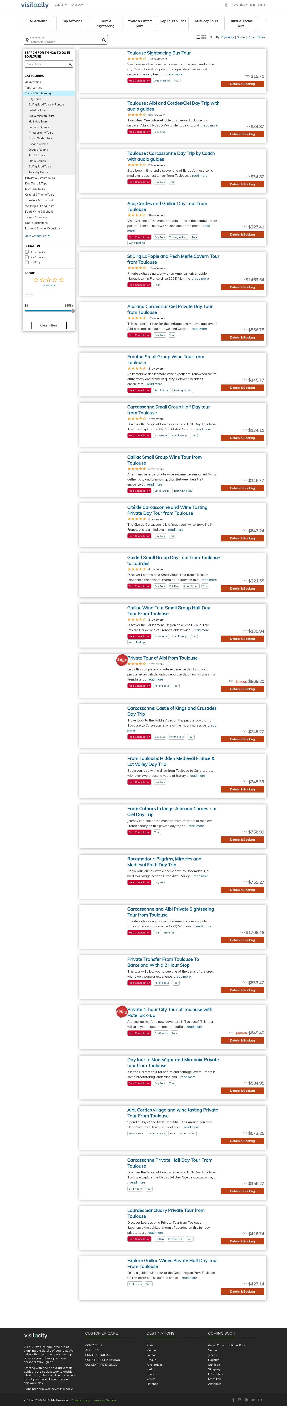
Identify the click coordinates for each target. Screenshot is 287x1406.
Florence (152, 1383)
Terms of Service (104, 1400)
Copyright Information (102, 1359)
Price (251, 37)
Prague (151, 1359)
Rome (150, 1374)
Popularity (227, 37)
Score (241, 37)
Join (252, 4)
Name (261, 37)
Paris (150, 1345)
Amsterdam (154, 1364)
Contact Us (93, 1345)
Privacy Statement (99, 1355)
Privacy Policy (80, 1400)
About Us (92, 1350)
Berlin (150, 1369)
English (76, 4)
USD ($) (59, 4)
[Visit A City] (36, 1336)
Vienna (151, 1350)
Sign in (262, 4)
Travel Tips (238, 4)
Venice (151, 1379)
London (152, 1355)
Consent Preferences (101, 1364)
